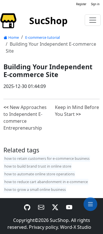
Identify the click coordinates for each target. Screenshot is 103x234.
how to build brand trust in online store (37, 166)
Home (13, 37)
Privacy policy (43, 227)
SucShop (59, 220)
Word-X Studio (75, 227)
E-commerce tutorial (42, 37)
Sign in (95, 4)
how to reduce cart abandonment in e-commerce (46, 181)
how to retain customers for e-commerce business (47, 158)
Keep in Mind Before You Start (77, 110)
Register (81, 4)
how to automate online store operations (39, 174)
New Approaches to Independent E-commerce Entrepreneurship (25, 117)
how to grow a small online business (35, 189)
